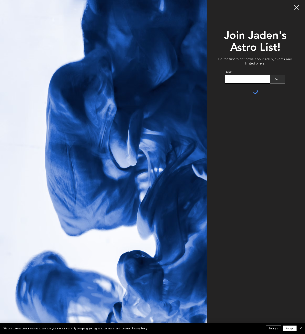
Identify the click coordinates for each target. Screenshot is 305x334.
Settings (273, 328)
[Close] (301, 328)
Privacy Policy (139, 328)
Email (228, 72)
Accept (290, 328)
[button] (296, 7)
